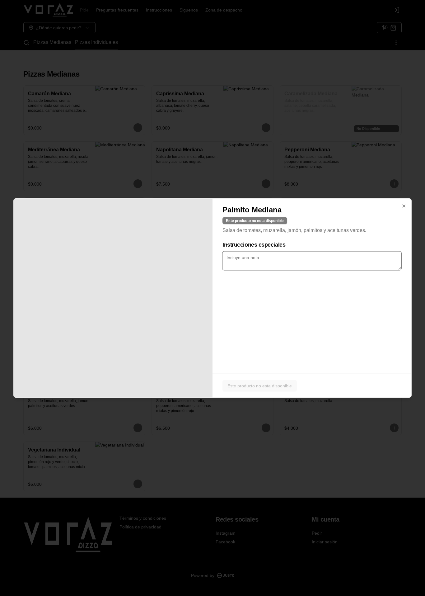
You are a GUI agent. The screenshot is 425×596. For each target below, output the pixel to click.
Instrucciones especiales (253, 245)
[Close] (403, 206)
